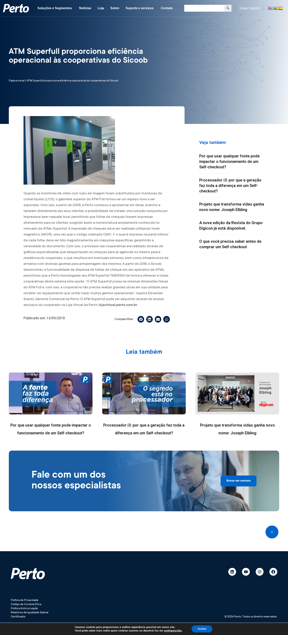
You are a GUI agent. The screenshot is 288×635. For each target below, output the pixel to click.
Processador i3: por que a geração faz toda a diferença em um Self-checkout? (230, 185)
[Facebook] (273, 572)
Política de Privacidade (24, 600)
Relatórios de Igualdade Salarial (29, 612)
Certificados (18, 616)
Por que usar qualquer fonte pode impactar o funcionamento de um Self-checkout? (229, 161)
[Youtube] (246, 572)
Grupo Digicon (250, 8)
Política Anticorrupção (24, 608)
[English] (270, 8)
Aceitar (201, 629)
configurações (173, 630)
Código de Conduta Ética (26, 604)
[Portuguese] (275, 8)
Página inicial (16, 80)
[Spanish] (280, 8)
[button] (141, 319)
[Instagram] (260, 572)
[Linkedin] (232, 572)
